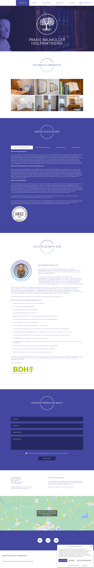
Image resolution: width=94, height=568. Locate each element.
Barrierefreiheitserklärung (25, 561)
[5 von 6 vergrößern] (57, 97)
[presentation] (22, 147)
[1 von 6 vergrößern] (33, 80)
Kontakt (72, 3)
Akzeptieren (63, 560)
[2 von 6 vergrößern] (57, 80)
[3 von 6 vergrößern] (81, 80)
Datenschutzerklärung (73, 565)
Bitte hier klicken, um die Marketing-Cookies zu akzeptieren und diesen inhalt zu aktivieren (47, 513)
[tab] (22, 147)
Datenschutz (13, 561)
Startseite (22, 3)
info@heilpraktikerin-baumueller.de (21, 487)
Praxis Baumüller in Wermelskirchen (16, 555)
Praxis (34, 3)
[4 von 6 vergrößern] (33, 97)
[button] (91, 546)
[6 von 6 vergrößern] (81, 97)
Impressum (84, 565)
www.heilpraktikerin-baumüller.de (20, 488)
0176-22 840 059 (87, 3)
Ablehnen (72, 560)
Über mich (60, 3)
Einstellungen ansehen (84, 560)
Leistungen (46, 3)
